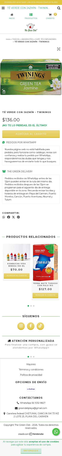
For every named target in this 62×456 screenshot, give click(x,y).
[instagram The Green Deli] (21, 326)
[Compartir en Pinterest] (18, 217)
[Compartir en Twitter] (13, 217)
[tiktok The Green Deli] (40, 326)
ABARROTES (27, 39)
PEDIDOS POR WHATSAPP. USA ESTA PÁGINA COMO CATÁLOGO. (31, 2)
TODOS (15, 39)
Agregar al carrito (17, 276)
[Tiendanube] (31, 435)
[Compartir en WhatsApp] (3, 217)
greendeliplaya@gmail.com (32, 408)
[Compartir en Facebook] (8, 217)
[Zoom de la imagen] (58, 49)
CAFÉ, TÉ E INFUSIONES (45, 39)
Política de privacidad (31, 375)
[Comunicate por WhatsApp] (56, 432)
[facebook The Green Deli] (30, 326)
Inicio (8, 39)
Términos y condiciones (31, 369)
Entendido (31, 450)
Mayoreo (31, 364)
